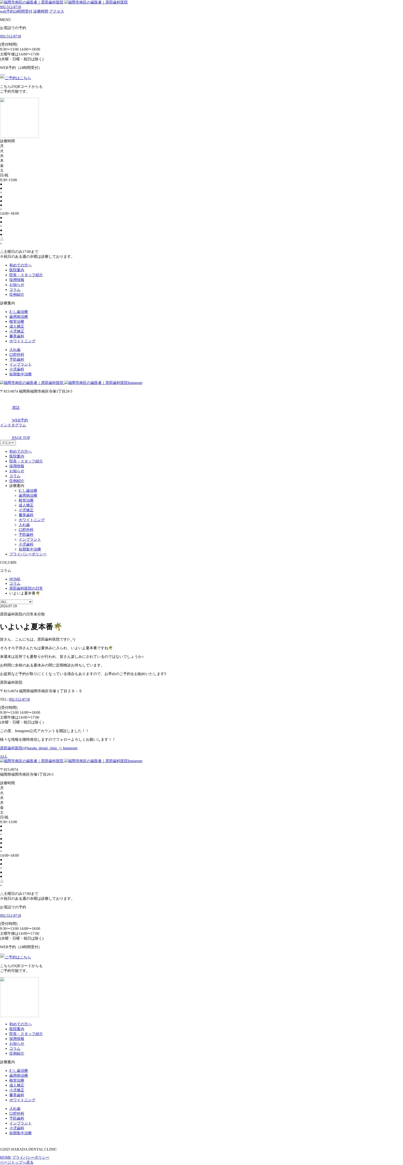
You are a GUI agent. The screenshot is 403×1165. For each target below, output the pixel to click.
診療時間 (40, 11)
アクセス (56, 11)
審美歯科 (16, 336)
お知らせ (16, 285)
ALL (3, 756)
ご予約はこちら (18, 78)
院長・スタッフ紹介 (26, 275)
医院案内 (16, 270)
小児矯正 (16, 331)
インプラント (20, 364)
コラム (15, 290)
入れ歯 (15, 350)
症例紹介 (16, 294)
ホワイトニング (22, 341)
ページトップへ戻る (17, 1162)
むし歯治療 (18, 312)
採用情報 (16, 280)
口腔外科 (16, 355)
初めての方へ (20, 265)
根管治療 (16, 321)
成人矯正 (16, 326)
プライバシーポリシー (28, 554)
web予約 (16, 11)
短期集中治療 (20, 374)
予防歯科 (16, 359)
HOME (5, 1157)
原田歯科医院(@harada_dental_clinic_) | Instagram (38, 748)
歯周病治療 (18, 317)
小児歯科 (16, 369)
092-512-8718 (10, 7)
